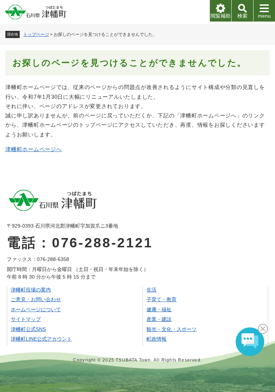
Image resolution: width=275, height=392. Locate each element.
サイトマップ (26, 319)
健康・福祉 (159, 309)
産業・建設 (159, 319)
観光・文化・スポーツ (171, 329)
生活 (151, 290)
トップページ (36, 34)
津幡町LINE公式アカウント (41, 339)
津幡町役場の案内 (31, 290)
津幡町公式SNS (28, 329)
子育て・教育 (161, 299)
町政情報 (156, 339)
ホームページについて (36, 309)
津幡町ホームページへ (33, 149)
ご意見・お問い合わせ (36, 299)
